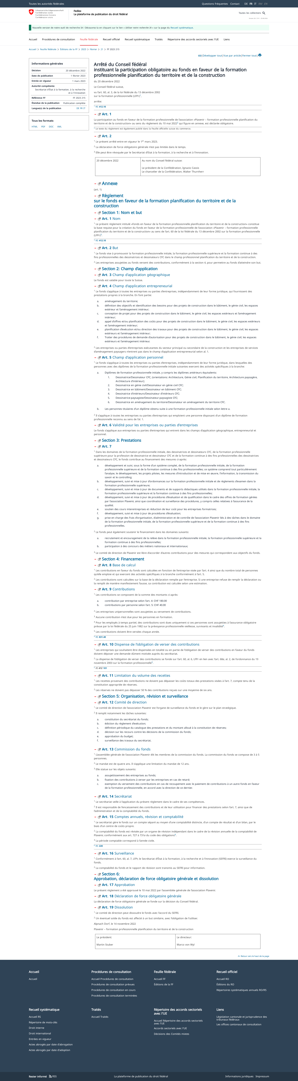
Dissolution (117, 907)
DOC (51, 126)
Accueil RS (35, 1016)
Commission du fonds (126, 749)
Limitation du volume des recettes (136, 675)
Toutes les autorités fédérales (46, 3)
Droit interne (36, 1027)
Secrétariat (117, 796)
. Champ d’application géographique (136, 274)
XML (59, 126)
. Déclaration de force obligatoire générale (141, 896)
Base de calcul (119, 565)
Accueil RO (223, 979)
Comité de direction (124, 702)
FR (251, 3)
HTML (35, 126)
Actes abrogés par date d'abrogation (51, 1044)
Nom (111, 218)
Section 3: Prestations (121, 440)
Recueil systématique (182, 27)
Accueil (32, 49)
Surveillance (118, 853)
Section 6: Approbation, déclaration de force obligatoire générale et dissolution (156, 876)
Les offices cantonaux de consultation (239, 1024)
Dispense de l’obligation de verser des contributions (150, 644)
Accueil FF (159, 979)
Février (93, 49)
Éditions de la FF (68, 49)
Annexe (109, 183)
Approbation (118, 884)
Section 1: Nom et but (122, 212)
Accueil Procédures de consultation (112, 979)
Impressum (262, 1076)
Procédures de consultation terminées (114, 995)
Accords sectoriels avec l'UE (170, 1028)
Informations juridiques (239, 1076)
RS (101, 106)
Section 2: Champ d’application (130, 268)
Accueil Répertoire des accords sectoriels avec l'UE (178, 1022)
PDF (43, 126)
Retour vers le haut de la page (253, 956)
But (110, 247)
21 (102, 49)
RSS (53, 1076)
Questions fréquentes (215, 3)
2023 (83, 49)
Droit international (40, 1033)
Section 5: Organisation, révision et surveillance (145, 696)
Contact (234, 3)
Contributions (118, 589)
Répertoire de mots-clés (43, 1022)
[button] (58, 39)
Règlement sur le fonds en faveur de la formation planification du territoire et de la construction (165, 200)
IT (255, 3)
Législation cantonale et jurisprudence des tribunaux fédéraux (242, 1018)
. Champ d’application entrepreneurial (137, 285)
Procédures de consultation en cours (113, 990)
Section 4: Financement (123, 558)
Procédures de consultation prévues (113, 984)
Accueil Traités (99, 1016)
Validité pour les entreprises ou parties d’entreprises (150, 425)
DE (246, 3)
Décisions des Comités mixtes (171, 1033)
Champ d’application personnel (132, 357)
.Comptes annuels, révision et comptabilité (142, 816)
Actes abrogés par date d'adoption (49, 1050)
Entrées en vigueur (40, 1039)
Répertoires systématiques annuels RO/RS (241, 990)
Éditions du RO (225, 984)
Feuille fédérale (48, 49)
